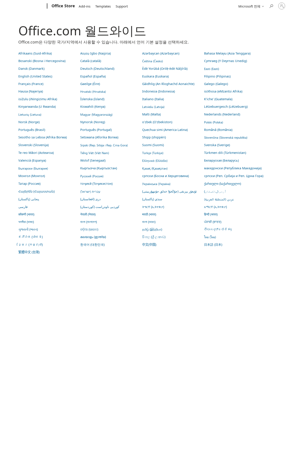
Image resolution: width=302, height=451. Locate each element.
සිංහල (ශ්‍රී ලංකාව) (153, 237)
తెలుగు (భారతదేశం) (217, 229)
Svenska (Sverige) (217, 145)
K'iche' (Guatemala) (218, 99)
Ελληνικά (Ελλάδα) (155, 160)
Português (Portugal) (96, 130)
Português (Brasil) (31, 130)
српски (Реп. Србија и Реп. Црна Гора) (233, 176)
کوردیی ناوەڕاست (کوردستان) (99, 207)
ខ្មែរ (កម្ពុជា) (30, 244)
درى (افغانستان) (90, 199)
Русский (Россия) (91, 176)
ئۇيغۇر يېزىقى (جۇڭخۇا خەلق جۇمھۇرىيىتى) (169, 191)
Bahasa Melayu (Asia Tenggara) (227, 53)
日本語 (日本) (213, 244)
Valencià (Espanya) (32, 160)
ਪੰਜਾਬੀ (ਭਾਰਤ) (212, 222)
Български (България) (33, 168)
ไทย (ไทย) (210, 237)
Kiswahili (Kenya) (92, 106)
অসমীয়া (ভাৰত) (26, 222)
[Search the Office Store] (271, 6)
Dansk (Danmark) (31, 68)
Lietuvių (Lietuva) (29, 114)
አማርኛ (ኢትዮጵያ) (215, 207)
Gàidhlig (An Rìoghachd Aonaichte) (168, 84)
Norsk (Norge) (29, 122)
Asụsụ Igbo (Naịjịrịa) (95, 53)
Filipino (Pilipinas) (217, 76)
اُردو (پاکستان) (215, 191)
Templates (103, 6)
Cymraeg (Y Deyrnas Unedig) (225, 61)
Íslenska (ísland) (92, 99)
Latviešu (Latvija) (153, 106)
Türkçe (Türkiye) (152, 153)
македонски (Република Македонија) (233, 168)
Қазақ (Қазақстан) (155, 168)
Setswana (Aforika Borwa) (99, 137)
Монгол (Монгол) (31, 176)
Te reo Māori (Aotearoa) (36, 153)
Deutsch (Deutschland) (97, 68)
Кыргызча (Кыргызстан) (98, 168)
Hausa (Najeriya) (30, 91)
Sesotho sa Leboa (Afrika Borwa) (42, 137)
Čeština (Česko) (152, 61)
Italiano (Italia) (153, 99)
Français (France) (30, 84)
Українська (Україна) (156, 183)
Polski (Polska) (213, 122)
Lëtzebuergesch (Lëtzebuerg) (226, 106)
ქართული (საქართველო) (222, 183)
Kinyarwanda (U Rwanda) (37, 106)
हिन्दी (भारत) (211, 214)
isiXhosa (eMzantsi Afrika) (223, 91)
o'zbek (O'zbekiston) (157, 122)
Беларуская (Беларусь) (221, 160)
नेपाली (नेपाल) (88, 214)
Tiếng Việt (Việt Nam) (94, 153)
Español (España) (93, 76)
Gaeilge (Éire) (90, 84)
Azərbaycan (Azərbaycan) (160, 53)
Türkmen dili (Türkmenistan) (225, 153)
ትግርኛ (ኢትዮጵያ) (153, 207)
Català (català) (90, 61)
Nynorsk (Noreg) (92, 122)
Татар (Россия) (29, 183)
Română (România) (218, 130)
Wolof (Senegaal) (92, 160)
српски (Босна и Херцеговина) (165, 176)
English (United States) (35, 76)
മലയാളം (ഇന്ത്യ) (93, 237)
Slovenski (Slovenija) (33, 145)
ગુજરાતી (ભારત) (28, 229)
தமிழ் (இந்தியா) (152, 229)
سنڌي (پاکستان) (152, 199)
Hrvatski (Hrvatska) (93, 91)
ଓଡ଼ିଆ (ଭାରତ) (89, 229)
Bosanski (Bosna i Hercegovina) (41, 61)
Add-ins (84, 6)
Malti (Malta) (151, 114)
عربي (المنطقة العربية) (219, 199)
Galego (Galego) (216, 84)
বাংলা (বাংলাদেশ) (88, 222)
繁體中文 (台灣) (29, 252)
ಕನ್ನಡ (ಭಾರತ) (30, 237)
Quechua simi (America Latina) (165, 130)
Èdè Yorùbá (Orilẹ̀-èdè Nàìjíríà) (164, 68)
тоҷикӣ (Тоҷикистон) (96, 183)
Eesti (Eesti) (211, 68)
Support (122, 6)
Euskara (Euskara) (155, 76)
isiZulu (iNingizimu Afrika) (37, 99)
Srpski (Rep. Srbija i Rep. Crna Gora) (104, 145)
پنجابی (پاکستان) (28, 199)
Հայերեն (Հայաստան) (36, 191)
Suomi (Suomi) (153, 145)
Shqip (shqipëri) (154, 137)
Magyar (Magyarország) (96, 114)
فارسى (23, 207)
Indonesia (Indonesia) (158, 91)
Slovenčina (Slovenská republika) (225, 137)
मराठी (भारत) (149, 214)
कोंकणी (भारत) (26, 214)
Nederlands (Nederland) (222, 114)
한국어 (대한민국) (92, 244)
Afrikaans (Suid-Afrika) (35, 53)
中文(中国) (149, 244)
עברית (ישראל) (90, 191)
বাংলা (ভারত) (148, 222)
